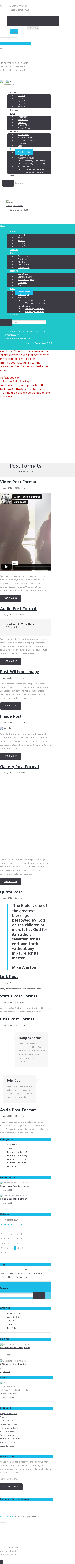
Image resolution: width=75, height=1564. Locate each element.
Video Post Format (18, 482)
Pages (12, 114)
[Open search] (8, 183)
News (12, 149)
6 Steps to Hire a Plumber (13, 1364)
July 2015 (11, 1321)
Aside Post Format (18, 1110)
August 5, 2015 (7, 1190)
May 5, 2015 (7, 488)
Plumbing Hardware (9, 1428)
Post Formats (13, 1166)
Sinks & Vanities (7, 1435)
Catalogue (12, 1145)
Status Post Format (19, 996)
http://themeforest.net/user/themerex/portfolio (22, 989)
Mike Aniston (24, 967)
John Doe (13, 1080)
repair (40, 1273)
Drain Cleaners (7, 1421)
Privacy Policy (24, 128)
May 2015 (11, 1328)
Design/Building (6, 1273)
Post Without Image (19, 672)
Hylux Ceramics (7, 1517)
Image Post (11, 716)
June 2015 (11, 1324)
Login (15, 32)
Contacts (14, 175)
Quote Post (11, 892)
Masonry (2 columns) (17, 1152)
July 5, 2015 (6, 1355)
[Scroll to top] (1, 1562)
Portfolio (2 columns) (17, 1159)
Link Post (9, 976)
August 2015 (13, 1317)
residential (4, 1277)
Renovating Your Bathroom (14, 1186)
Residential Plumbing (18, 1277)
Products (14, 131)
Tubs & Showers (7, 1442)
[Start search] (6, 322)
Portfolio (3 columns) (34, 172)
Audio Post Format (18, 609)
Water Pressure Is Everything (15, 1348)
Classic (10, 1148)
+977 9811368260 (11, 335)
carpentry (11, 1269)
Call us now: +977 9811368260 (13, 6)
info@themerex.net (9, 1394)
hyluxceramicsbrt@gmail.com (17, 338)
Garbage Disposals (8, 1424)
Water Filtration (7, 1446)
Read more (10, 598)
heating (17, 1273)
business (3, 1269)
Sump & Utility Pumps (10, 1439)
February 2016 (13, 1314)
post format (32, 1273)
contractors (39, 1269)
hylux (23, 488)
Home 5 (21, 107)
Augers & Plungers (8, 1413)
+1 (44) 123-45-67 (7, 1397)
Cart (20, 146)
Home (13, 92)
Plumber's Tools (7, 1431)
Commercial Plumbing (25, 1269)
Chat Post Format (17, 1019)
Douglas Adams (30, 1038)
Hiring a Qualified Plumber (13, 1199)
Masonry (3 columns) (17, 1156)
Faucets (3, 1417)
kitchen (24, 1273)
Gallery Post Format (19, 767)
